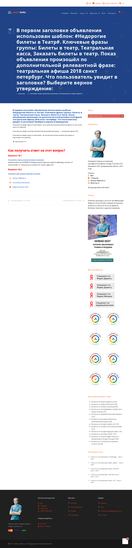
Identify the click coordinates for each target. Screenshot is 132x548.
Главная (65, 13)
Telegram (98, 3)
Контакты (112, 13)
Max (89, 3)
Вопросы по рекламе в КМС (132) (103, 434)
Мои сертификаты (77, 507)
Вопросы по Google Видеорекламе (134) (106, 431)
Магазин (74, 13)
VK (123, 3)
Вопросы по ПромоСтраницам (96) (104, 407)
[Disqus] (46, 237)
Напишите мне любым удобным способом (24, 174)
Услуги (82, 13)
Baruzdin (21, 93)
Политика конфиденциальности (111, 511)
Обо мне (93, 13)
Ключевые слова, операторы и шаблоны (44, 93)
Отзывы (73, 511)
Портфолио (74, 515)
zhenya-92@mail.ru (111, 3)
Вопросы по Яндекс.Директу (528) (104, 402)
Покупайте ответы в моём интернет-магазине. (26, 160)
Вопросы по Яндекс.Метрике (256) (104, 404)
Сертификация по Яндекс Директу (71, 93)
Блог (104, 13)
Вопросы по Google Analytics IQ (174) (105, 424)
